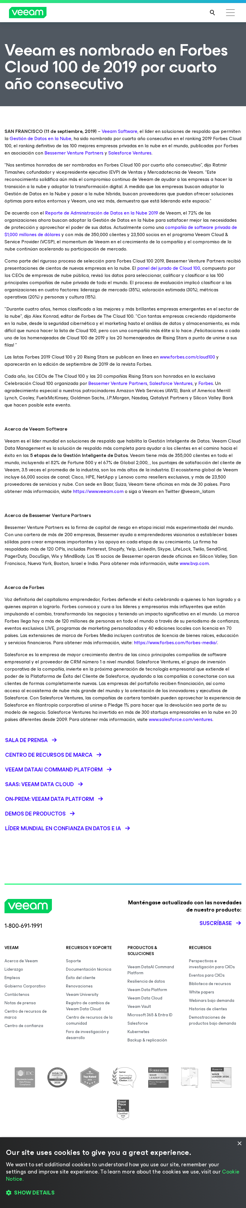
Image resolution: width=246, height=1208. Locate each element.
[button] (123, 1192)
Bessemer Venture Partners (73, 153)
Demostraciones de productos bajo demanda (212, 1020)
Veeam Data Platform (147, 989)
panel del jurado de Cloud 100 (168, 268)
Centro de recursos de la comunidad (89, 1020)
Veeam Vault (139, 1006)
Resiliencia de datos (146, 981)
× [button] (239, 1143)
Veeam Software (119, 131)
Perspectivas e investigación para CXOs (212, 963)
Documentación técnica (88, 969)
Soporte (73, 960)
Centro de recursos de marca (25, 1014)
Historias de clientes (208, 1008)
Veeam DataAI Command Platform (151, 969)
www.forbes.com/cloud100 (187, 357)
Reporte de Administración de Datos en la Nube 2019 (101, 213)
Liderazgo (13, 969)
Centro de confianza (23, 1025)
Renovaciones (79, 986)
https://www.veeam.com (98, 491)
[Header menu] (230, 12)
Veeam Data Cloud (145, 998)
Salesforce (138, 1023)
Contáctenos (16, 994)
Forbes (205, 383)
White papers (201, 992)
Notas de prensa (20, 1002)
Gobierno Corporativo (25, 986)
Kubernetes (138, 1031)
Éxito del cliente (80, 977)
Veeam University (82, 994)
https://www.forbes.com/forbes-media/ (175, 643)
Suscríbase (216, 923)
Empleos (12, 977)
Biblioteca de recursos (210, 983)
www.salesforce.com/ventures (180, 719)
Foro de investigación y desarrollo (87, 1034)
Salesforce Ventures (129, 153)
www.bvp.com (194, 563)
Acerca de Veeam (21, 960)
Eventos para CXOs (207, 975)
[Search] (212, 12)
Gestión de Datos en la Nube (40, 138)
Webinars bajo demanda (211, 1000)
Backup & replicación (147, 1040)
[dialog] (123, 1172)
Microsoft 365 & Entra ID (150, 1014)
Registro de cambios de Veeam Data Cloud (88, 1005)
